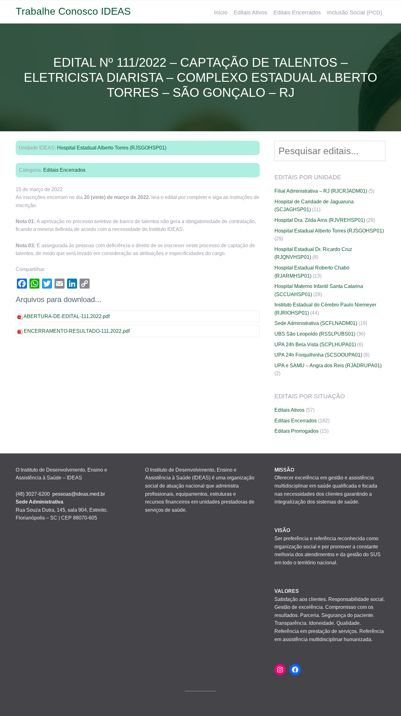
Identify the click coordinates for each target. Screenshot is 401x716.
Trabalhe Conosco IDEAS (73, 11)
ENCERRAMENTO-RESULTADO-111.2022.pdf (77, 331)
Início (220, 12)
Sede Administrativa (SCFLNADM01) (315, 323)
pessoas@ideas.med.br (78, 494)
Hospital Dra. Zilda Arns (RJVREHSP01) (319, 220)
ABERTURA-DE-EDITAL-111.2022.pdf (66, 316)
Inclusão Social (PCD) (354, 12)
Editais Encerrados (297, 12)
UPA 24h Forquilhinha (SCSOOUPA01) (318, 355)
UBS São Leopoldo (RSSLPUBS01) (314, 334)
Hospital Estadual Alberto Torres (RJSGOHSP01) (111, 147)
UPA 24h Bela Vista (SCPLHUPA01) (315, 344)
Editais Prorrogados (296, 431)
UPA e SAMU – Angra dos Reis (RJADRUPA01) (328, 365)
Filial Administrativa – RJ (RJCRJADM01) (320, 191)
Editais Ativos (250, 12)
